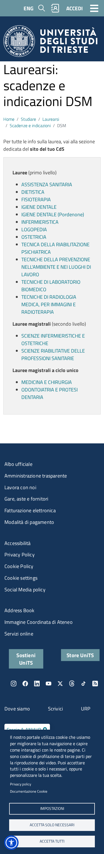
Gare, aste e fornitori (26, 499)
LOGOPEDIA (34, 229)
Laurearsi (50, 119)
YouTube (48, 683)
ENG (29, 8)
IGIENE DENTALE (39, 207)
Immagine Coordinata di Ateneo (38, 622)
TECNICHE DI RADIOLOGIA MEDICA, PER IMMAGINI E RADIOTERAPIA (48, 304)
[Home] (50, 43)
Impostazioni (52, 808)
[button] (11, 842)
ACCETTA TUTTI (52, 841)
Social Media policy (24, 589)
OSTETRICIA (33, 237)
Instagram (13, 683)
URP (86, 708)
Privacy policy (20, 784)
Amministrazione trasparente (35, 475)
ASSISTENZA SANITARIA (46, 184)
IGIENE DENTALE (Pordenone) (52, 214)
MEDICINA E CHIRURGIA (46, 382)
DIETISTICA (32, 192)
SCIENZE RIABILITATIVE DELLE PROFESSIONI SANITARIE (53, 354)
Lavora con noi (20, 487)
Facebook (25, 683)
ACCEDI (74, 8)
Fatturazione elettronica (30, 510)
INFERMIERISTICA (40, 222)
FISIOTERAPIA (36, 199)
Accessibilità (17, 543)
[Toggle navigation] (94, 8)
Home (8, 119)
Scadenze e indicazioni (30, 125)
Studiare (28, 119)
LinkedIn (36, 683)
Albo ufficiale (18, 464)
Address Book (19, 610)
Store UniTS (80, 655)
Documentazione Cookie (28, 791)
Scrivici (55, 708)
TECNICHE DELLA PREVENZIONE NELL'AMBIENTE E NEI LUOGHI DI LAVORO (56, 267)
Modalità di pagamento (29, 522)
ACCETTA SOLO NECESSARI (52, 825)
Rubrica (55, 8)
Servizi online (18, 633)
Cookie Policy (19, 566)
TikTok (83, 683)
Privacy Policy (19, 554)
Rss (95, 683)
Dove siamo (17, 708)
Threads (71, 683)
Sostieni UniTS (25, 659)
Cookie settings (20, 578)
